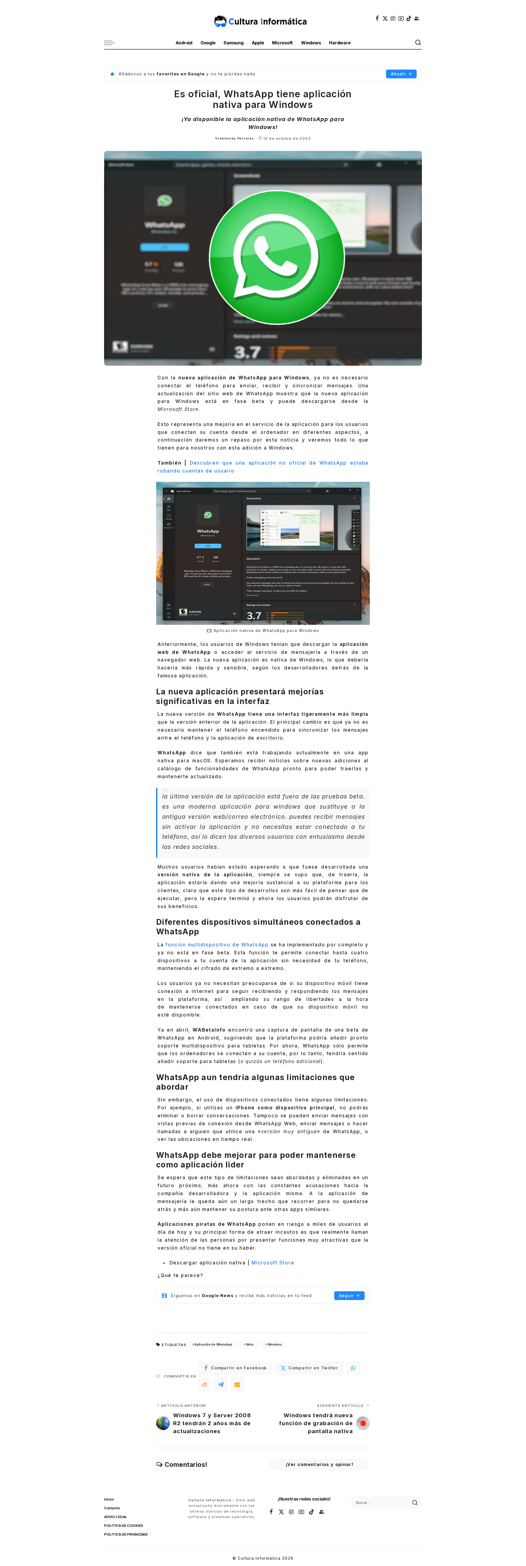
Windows (275, 1344)
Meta (249, 1344)
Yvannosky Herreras (234, 138)
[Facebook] (378, 18)
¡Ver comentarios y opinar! (319, 1464)
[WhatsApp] (353, 1368)
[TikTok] (409, 18)
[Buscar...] (418, 43)
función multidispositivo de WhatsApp (216, 944)
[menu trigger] (112, 43)
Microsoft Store (272, 1263)
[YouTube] (401, 18)
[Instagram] (393, 18)
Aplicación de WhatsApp (213, 1344)
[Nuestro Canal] (417, 18)
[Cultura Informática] (263, 18)
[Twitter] (385, 18)
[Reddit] (204, 1384)
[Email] (237, 1384)
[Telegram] (221, 1384)
